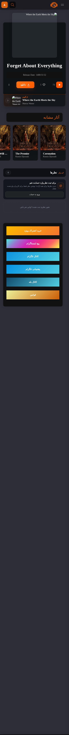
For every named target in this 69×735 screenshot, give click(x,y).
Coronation (49, 153)
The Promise (22, 153)
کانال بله (33, 282)
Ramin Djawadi (49, 156)
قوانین (33, 295)
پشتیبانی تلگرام (33, 269)
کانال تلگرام (33, 256)
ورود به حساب (34, 194)
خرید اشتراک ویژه (33, 231)
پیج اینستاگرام (32, 243)
